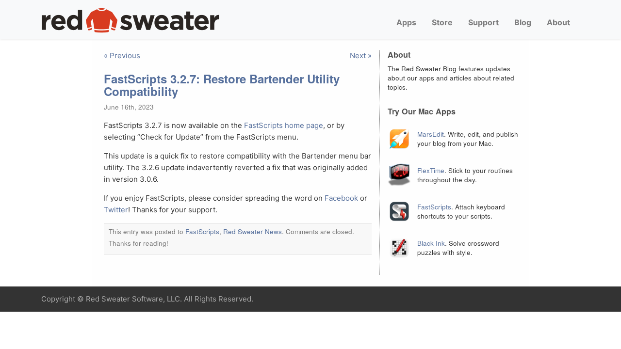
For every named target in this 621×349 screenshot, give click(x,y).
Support (483, 22)
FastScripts (202, 231)
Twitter (116, 209)
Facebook (341, 198)
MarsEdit (430, 134)
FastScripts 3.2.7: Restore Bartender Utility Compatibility (222, 84)
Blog (522, 22)
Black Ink (431, 243)
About (558, 22)
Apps (406, 22)
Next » (361, 55)
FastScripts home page (283, 125)
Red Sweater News (252, 231)
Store (442, 22)
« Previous (122, 55)
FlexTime (430, 170)
